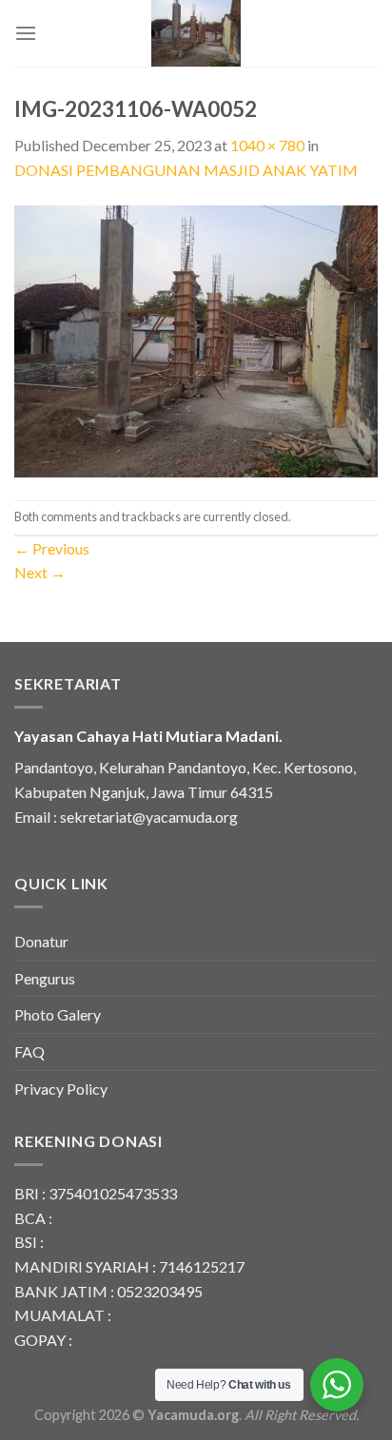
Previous (51, 548)
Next (40, 572)
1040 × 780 (267, 145)
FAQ (29, 1051)
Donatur (41, 941)
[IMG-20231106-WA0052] (196, 339)
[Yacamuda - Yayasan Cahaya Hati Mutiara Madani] (196, 33)
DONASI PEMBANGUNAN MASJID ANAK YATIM (186, 170)
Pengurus (44, 978)
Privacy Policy (61, 1089)
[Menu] (25, 33)
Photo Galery (57, 1014)
